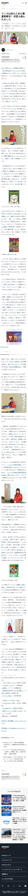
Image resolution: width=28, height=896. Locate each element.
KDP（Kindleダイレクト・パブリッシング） (10, 60)
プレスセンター (6, 860)
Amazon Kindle (5, 56)
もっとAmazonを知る (7, 878)
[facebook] (2, 886)
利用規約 (8, 891)
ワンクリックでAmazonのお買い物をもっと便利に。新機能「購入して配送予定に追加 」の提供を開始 (14, 752)
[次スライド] (10, 352)
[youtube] (25, 886)
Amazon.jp (4, 891)
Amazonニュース (4, 8)
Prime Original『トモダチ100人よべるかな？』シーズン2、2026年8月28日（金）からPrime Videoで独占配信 (14, 759)
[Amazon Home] (5, 3)
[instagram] (8, 886)
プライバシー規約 (14, 891)
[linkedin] (20, 886)
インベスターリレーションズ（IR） (11, 869)
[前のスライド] (2, 352)
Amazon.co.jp (5, 864)
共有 (25, 57)
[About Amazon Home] (5, 847)
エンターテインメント (14, 8)
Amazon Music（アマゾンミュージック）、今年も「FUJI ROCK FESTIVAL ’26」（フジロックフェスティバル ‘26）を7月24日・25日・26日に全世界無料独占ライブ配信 (19, 834)
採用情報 (4, 874)
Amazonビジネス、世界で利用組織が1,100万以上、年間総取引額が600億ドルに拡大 (15, 744)
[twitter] (14, 886)
